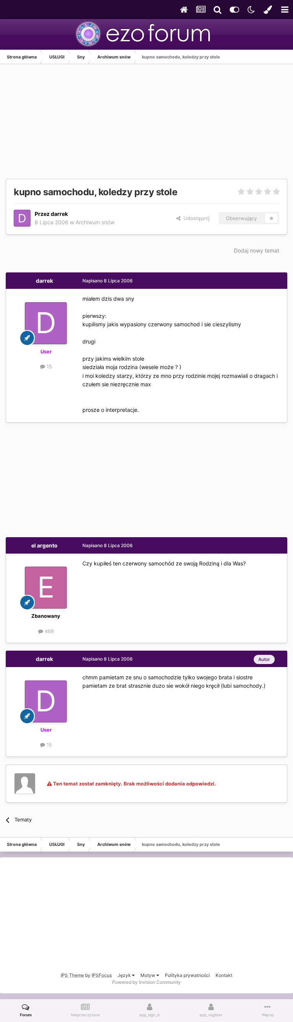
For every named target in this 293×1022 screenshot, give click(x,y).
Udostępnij (194, 218)
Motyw (148, 975)
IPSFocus (102, 975)
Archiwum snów (95, 222)
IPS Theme (72, 975)
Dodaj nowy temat (256, 250)
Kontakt (224, 975)
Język (125, 975)
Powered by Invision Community (146, 982)
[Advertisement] (95, 125)
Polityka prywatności (187, 975)
